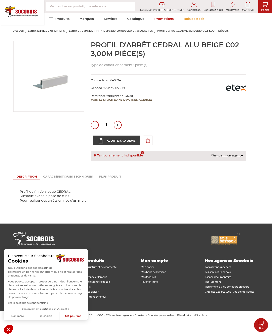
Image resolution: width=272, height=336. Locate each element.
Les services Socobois (218, 272)
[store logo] (22, 12)
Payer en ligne (149, 282)
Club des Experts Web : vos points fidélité (229, 292)
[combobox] (90, 6)
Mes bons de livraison (153, 272)
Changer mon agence (227, 155)
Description (27, 176)
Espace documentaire (218, 277)
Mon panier (147, 267)
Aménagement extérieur (91, 297)
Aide (261, 328)
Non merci (17, 315)
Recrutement (213, 282)
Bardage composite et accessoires (128, 30)
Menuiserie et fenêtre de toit (93, 282)
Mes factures (148, 277)
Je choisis (46, 315)
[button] (8, 329)
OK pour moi (73, 315)
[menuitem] (59, 19)
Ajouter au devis (121, 141)
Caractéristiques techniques (68, 176)
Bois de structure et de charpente (97, 267)
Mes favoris (232, 10)
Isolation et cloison (88, 292)
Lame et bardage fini (84, 30)
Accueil (18, 30)
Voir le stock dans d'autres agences (122, 100)
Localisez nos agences (218, 267)
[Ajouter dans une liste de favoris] (148, 140)
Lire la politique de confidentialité (28, 303)
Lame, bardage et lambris (46, 30)
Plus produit (110, 176)
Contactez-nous (213, 10)
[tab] (26, 177)
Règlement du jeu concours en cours (227, 287)
